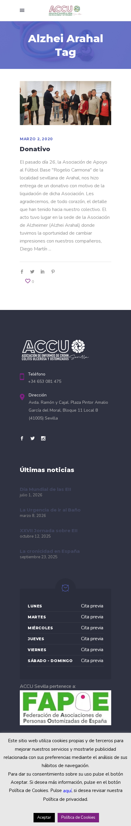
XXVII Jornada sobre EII (49, 530)
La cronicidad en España (50, 551)
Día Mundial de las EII (45, 489)
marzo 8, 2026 (33, 515)
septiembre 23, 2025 (39, 557)
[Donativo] (65, 103)
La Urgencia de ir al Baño (50, 510)
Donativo (35, 149)
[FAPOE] (65, 723)
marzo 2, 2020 (36, 139)
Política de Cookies (78, 817)
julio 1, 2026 (31, 495)
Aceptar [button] (44, 817)
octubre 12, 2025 (35, 536)
